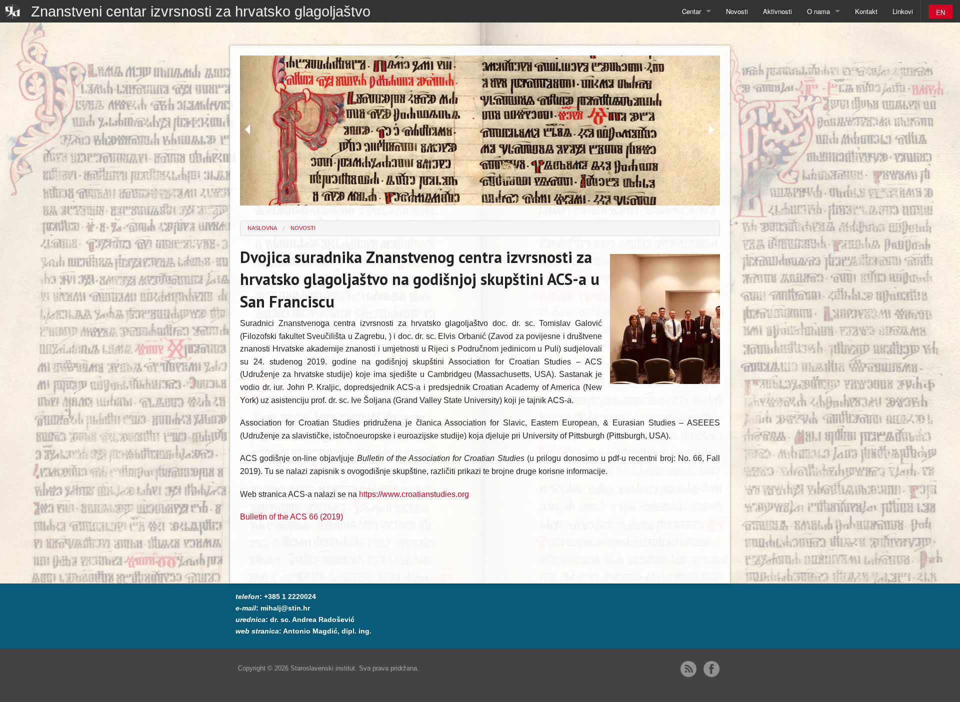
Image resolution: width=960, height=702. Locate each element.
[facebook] (712, 669)
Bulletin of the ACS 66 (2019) (291, 516)
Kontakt (866, 11)
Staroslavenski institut (322, 668)
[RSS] (688, 669)
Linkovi (902, 11)
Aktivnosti (777, 11)
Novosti (737, 11)
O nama (818, 11)
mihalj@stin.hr (285, 608)
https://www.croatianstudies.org (414, 494)
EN (940, 12)
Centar (691, 11)
